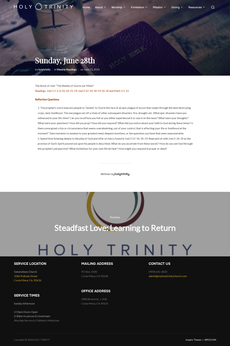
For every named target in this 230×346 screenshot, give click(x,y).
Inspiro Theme (193, 339)
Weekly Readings (67, 69)
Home (86, 7)
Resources (195, 7)
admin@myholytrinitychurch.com (168, 276)
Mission (158, 7)
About (99, 7)
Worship (116, 7)
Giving (175, 7)
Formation (137, 7)
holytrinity (45, 69)
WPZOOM (210, 339)
